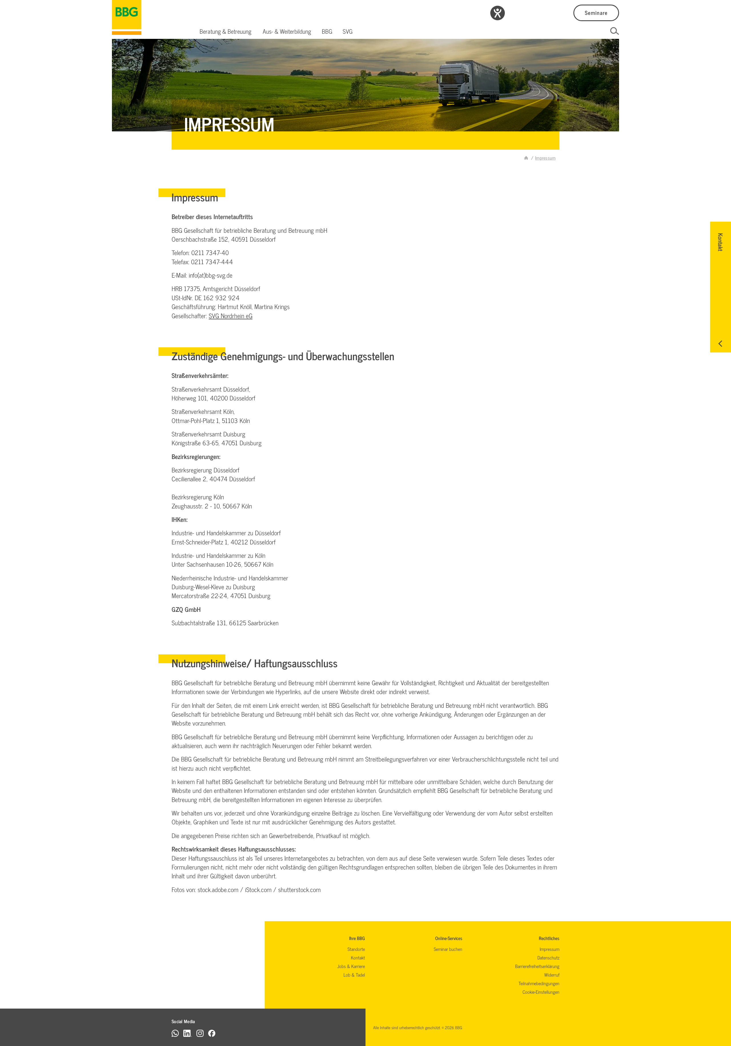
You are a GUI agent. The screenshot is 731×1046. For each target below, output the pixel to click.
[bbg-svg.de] (526, 157)
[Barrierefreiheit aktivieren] (497, 13)
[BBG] (126, 17)
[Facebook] (211, 1033)
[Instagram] (200, 1033)
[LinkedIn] (187, 1033)
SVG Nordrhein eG (230, 315)
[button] (225, 31)
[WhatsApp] (175, 1033)
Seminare (596, 12)
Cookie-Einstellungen (541, 992)
